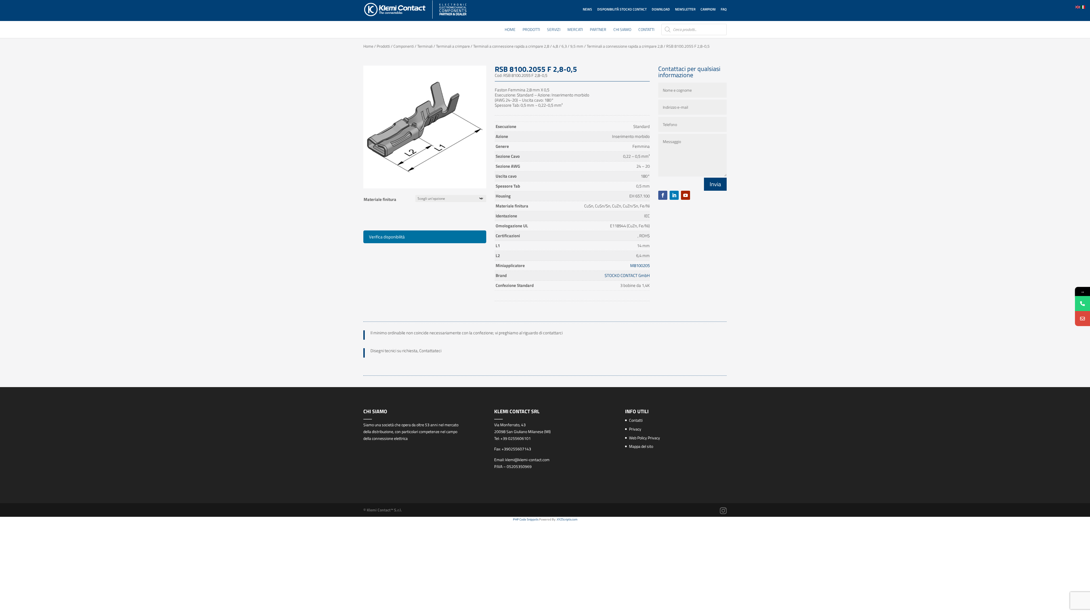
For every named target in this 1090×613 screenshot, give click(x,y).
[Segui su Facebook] (662, 195)
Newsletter (685, 9)
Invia (715, 184)
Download (661, 9)
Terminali (425, 46)
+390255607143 (516, 449)
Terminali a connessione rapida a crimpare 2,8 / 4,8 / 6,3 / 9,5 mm (528, 46)
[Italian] (1083, 6)
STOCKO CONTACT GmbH (627, 275)
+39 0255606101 (515, 438)
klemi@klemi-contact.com (527, 460)
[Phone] (1082, 303)
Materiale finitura (380, 199)
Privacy (635, 429)
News (587, 9)
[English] (1078, 6)
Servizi (553, 30)
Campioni (708, 9)
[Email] (1082, 318)
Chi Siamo (622, 30)
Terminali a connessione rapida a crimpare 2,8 (625, 46)
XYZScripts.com (567, 519)
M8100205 (640, 265)
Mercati (575, 30)
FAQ (724, 9)
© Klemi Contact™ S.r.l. (382, 510)
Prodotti (531, 30)
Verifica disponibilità (387, 237)
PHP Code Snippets (525, 519)
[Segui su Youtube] (685, 195)
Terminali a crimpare (453, 46)
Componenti (403, 46)
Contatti (646, 30)
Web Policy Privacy (644, 438)
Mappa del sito (641, 446)
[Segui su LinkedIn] (674, 195)
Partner (598, 30)
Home (510, 30)
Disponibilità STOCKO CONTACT (622, 9)
